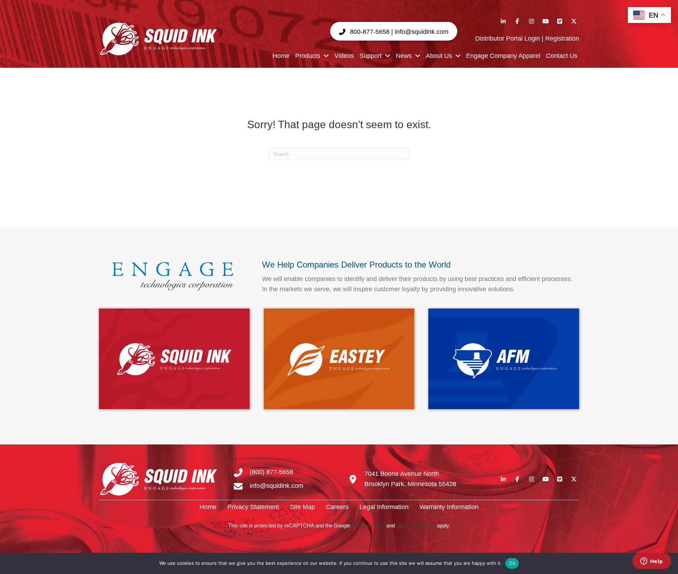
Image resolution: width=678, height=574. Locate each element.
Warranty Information (449, 506)
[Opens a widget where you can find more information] (651, 561)
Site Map (302, 506)
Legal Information (384, 506)
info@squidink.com (276, 485)
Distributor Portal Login (507, 38)
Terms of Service (415, 525)
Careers (337, 506)
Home (208, 506)
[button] (393, 31)
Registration (562, 38)
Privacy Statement (253, 506)
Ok (512, 563)
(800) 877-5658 (271, 472)
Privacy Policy (368, 525)
